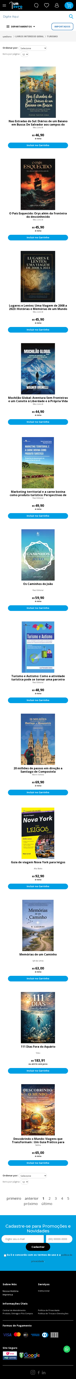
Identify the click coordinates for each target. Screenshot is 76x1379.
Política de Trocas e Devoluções (53, 1313)
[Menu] (4, 5)
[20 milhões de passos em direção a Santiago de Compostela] (38, 739)
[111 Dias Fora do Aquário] (38, 1017)
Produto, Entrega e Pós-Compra (18, 1313)
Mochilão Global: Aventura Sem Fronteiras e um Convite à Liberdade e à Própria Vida (38, 399)
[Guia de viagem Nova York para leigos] (38, 833)
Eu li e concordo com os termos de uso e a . (39, 1258)
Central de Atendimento (14, 1310)
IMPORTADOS (62, 26)
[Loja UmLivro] (15, 5)
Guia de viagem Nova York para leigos (38, 862)
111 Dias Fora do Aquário (38, 1047)
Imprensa (8, 1294)
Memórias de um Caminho (38, 954)
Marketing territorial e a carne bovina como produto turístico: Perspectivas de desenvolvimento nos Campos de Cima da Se (38, 493)
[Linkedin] (43, 1372)
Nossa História (10, 1291)
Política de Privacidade (49, 1310)
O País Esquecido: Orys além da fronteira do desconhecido (38, 215)
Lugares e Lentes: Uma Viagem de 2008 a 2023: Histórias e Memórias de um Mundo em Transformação (38, 307)
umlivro (7, 36)
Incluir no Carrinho (38, 145)
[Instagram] (33, 1372)
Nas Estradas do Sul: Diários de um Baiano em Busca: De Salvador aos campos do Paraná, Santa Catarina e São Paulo (38, 123)
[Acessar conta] (57, 5)
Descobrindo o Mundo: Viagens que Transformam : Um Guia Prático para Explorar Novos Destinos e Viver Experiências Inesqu (38, 1140)
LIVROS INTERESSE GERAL (29, 36)
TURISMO (52, 36)
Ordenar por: (10, 47)
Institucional (43, 1290)
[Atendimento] (36, 5)
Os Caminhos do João (38, 584)
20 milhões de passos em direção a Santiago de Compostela (38, 770)
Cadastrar (38, 1247)
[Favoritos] (46, 5)
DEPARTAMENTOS (21, 26)
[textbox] (36, 16)
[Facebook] (38, 1372)
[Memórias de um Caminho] (38, 925)
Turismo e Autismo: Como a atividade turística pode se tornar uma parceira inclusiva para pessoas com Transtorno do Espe (38, 677)
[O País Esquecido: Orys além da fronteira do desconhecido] (38, 184)
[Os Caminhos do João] (38, 555)
